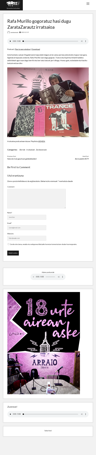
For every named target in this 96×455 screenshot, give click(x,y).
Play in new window (22, 49)
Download (36, 49)
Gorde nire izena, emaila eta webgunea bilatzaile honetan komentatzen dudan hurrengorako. (43, 244)
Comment (11, 187)
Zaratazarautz (41, 150)
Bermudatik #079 (82, 159)
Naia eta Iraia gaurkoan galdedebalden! (22, 159)
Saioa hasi (48, 431)
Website (10, 234)
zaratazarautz (14, 32)
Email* (9, 223)
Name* (9, 213)
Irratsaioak (30, 150)
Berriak (22, 150)
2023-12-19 (25, 32)
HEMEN (41, 141)
